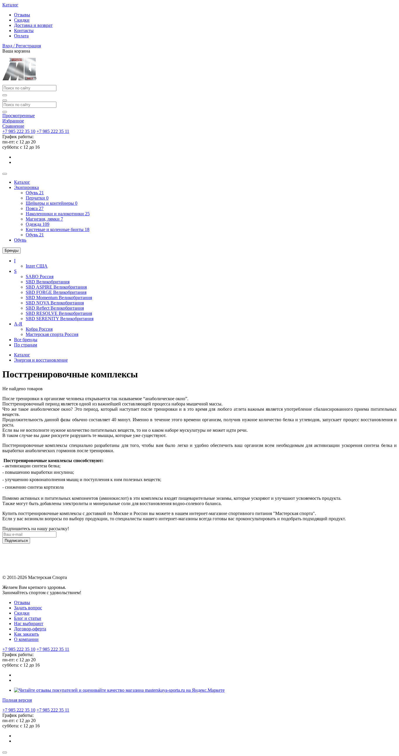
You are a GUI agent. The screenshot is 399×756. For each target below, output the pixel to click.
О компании (26, 639)
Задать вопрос (28, 607)
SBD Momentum (59, 297)
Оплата (21, 35)
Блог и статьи (27, 618)
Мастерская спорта (52, 334)
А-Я (18, 323)
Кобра (39, 329)
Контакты (24, 30)
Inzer (37, 265)
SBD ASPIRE (56, 287)
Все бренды (25, 339)
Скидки (22, 20)
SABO (39, 276)
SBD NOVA (55, 302)
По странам (25, 344)
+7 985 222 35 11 (53, 131)
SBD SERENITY (59, 318)
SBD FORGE (56, 292)
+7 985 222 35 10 (18, 131)
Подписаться (16, 540)
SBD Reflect (55, 308)
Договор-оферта (30, 628)
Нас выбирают (28, 623)
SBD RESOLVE (59, 313)
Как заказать (26, 634)
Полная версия (17, 700)
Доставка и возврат (33, 25)
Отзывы (22, 14)
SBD (48, 281)
